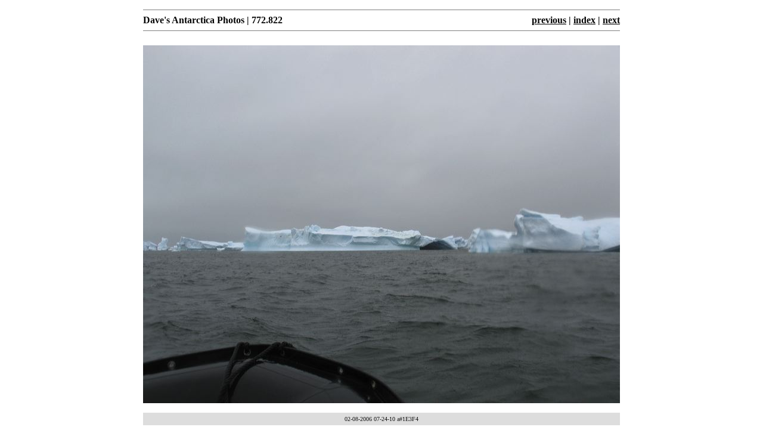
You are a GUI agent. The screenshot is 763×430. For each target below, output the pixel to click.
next (611, 20)
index (584, 20)
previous (549, 20)
